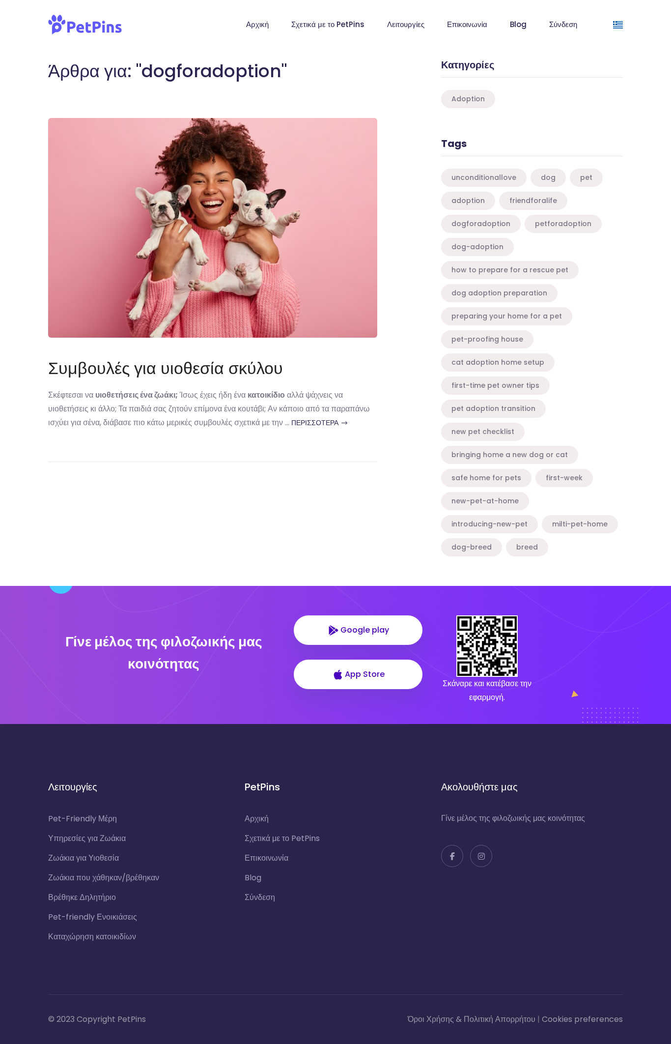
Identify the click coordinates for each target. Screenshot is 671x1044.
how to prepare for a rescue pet (509, 270)
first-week (564, 478)
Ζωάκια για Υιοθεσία (83, 858)
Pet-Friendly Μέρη (82, 818)
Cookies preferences (582, 1019)
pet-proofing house (487, 339)
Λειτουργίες (405, 24)
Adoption (468, 99)
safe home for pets (486, 478)
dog (548, 177)
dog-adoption (477, 247)
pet (586, 177)
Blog (518, 24)
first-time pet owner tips (495, 385)
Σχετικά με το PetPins (327, 24)
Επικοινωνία (467, 24)
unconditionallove (483, 177)
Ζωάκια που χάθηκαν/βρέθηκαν (103, 877)
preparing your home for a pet (506, 316)
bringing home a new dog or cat (509, 455)
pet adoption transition (493, 408)
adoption (468, 200)
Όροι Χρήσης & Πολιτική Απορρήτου (471, 1019)
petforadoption (563, 224)
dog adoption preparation (499, 293)
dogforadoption (480, 224)
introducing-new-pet (489, 524)
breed (527, 547)
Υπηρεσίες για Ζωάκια (87, 838)
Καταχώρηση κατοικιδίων (92, 936)
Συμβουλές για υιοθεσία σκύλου (165, 368)
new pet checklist (482, 431)
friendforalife (533, 200)
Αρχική (257, 24)
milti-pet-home (580, 524)
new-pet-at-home (485, 501)
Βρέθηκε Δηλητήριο (82, 897)
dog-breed (471, 547)
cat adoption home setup (497, 362)
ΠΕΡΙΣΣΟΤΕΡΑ (315, 423)
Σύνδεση (563, 24)
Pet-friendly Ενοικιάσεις (92, 917)
